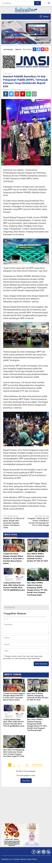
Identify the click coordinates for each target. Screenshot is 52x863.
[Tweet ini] (11, 94)
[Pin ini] (22, 94)
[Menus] (50, 3)
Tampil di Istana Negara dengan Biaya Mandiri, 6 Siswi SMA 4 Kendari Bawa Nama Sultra (13, 558)
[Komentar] (34, 94)
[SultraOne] (26, 10)
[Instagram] (43, 49)
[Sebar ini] (5, 94)
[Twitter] (39, 49)
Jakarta (13, 89)
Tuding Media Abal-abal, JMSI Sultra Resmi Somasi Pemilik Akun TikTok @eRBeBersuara (13, 722)
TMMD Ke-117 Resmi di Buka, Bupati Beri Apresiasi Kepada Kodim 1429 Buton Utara (13, 522)
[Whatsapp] (28, 94)
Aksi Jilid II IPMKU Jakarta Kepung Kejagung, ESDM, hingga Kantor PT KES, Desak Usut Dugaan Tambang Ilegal (37, 724)
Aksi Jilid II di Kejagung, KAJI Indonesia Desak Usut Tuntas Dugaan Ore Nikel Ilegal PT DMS (13, 753)
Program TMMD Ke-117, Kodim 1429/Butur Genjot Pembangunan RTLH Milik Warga (38, 520)
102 (27, 765)
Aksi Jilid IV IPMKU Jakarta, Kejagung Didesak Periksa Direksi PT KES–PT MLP (37, 696)
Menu (45, 16)
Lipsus (19, 89)
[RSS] (47, 49)
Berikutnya (37, 765)
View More (26, 781)
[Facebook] (35, 49)
